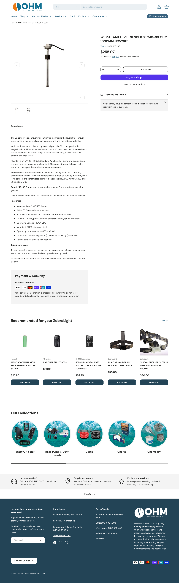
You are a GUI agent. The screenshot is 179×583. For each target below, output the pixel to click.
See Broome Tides (61, 535)
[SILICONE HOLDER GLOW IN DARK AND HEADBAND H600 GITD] (154, 341)
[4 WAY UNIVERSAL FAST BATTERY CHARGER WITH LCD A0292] (89, 341)
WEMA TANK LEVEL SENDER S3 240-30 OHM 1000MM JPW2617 (33, 23)
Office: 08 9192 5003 (106, 522)
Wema (103, 46)
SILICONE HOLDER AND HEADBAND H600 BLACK (120, 364)
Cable (89, 451)
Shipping (115, 56)
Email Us (100, 538)
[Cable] (89, 434)
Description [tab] (17, 126)
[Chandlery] (154, 434)
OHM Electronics (23, 573)
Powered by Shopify (37, 573)
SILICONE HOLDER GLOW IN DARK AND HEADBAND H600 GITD (154, 365)
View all (164, 320)
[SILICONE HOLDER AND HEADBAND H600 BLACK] (122, 341)
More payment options (134, 84)
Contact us (98, 16)
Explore (82, 16)
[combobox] (100, 7)
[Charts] (122, 434)
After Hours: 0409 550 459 (109, 528)
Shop (22, 16)
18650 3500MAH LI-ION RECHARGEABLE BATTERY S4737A (24, 365)
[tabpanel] (49, 197)
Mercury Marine (40, 16)
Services (59, 16)
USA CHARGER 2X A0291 (55, 362)
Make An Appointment (106, 533)
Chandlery (154, 451)
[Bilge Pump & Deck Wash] (57, 434)
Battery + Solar (24, 451)
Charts (121, 451)
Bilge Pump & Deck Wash (57, 453)
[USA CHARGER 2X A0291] (57, 341)
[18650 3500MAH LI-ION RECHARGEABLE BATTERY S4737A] (25, 341)
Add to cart (146, 69)
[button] (166, 7)
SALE (72, 16)
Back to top (89, 494)
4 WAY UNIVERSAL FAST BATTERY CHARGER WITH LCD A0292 (88, 365)
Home (14, 16)
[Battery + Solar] (25, 434)
